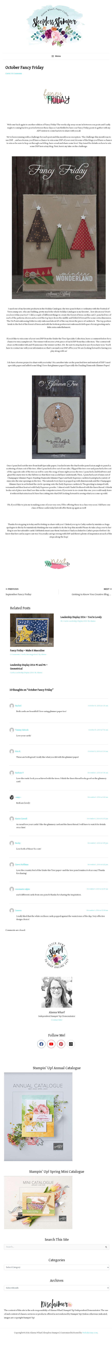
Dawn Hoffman (21, 864)
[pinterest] (61, 1044)
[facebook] (42, 1044)
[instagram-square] (71, 1044)
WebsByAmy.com (90, 1333)
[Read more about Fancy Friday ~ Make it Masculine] (33, 630)
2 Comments (15, 654)
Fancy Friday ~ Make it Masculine (27, 650)
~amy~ (18, 797)
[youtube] (52, 1044)
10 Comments (16, 74)
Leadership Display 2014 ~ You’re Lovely (81, 617)
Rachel (18, 706)
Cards (7, 74)
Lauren (18, 910)
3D (62, 621)
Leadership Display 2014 (78, 621)
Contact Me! (56, 1020)
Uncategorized (32, 654)
